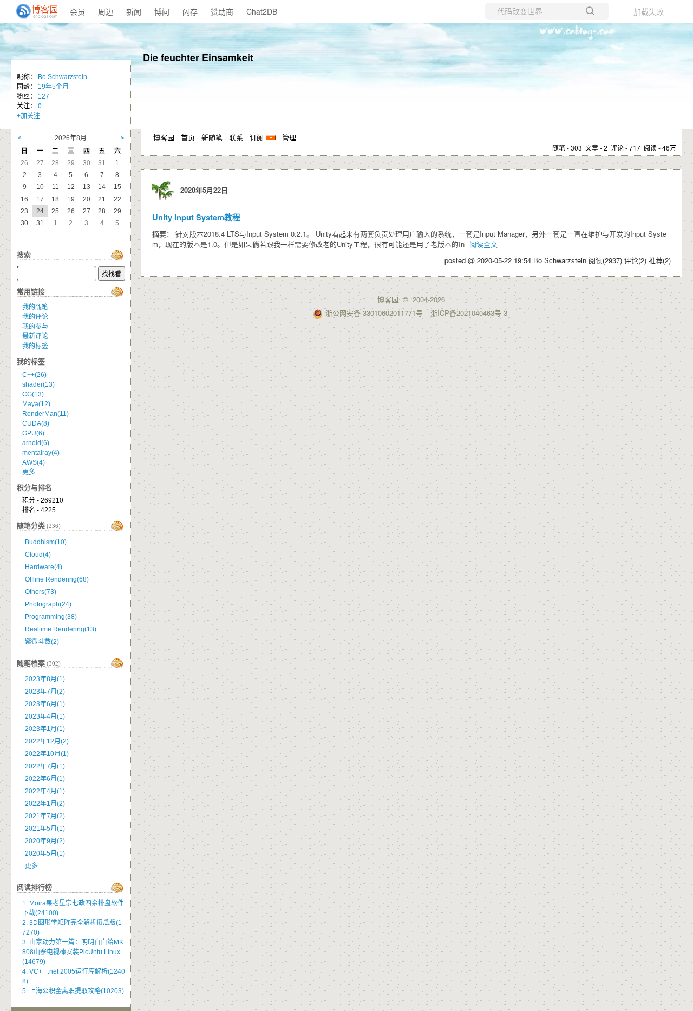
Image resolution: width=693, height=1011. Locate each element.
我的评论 (35, 317)
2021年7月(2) (45, 816)
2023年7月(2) (45, 691)
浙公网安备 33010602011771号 (374, 313)
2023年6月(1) (45, 704)
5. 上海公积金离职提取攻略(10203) (73, 991)
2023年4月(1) (45, 716)
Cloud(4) (38, 554)
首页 (188, 137)
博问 (161, 11)
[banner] (32, 11)
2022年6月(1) (45, 778)
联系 (236, 137)
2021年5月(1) (45, 828)
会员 (77, 11)
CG (33, 394)
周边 (105, 11)
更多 (28, 472)
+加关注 (28, 116)
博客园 (163, 137)
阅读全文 (483, 244)
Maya (36, 404)
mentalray (41, 452)
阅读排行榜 (34, 887)
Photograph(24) (48, 604)
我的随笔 (35, 307)
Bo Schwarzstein (62, 77)
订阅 (257, 137)
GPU (33, 433)
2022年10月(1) (47, 754)
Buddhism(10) (46, 542)
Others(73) (40, 592)
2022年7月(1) (45, 766)
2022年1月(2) (45, 803)
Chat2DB (261, 11)
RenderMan (45, 414)
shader (38, 384)
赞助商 (222, 11)
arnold (35, 443)
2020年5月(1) (45, 853)
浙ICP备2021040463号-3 (468, 313)
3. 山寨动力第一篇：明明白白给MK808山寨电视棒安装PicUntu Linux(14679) (72, 952)
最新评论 (35, 336)
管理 (289, 137)
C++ (34, 375)
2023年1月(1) (45, 729)
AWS (33, 462)
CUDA (35, 423)
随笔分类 (31, 525)
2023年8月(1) (45, 679)
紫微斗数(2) (42, 641)
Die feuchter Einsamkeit (198, 57)
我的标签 (35, 346)
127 (43, 96)
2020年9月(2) (45, 841)
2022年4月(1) (45, 791)
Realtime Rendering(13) (60, 629)
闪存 (190, 11)
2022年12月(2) (47, 741)
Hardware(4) (43, 567)
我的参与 (35, 326)
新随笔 (212, 137)
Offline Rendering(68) (57, 579)
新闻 (133, 11)
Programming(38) (51, 617)
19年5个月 (53, 86)
